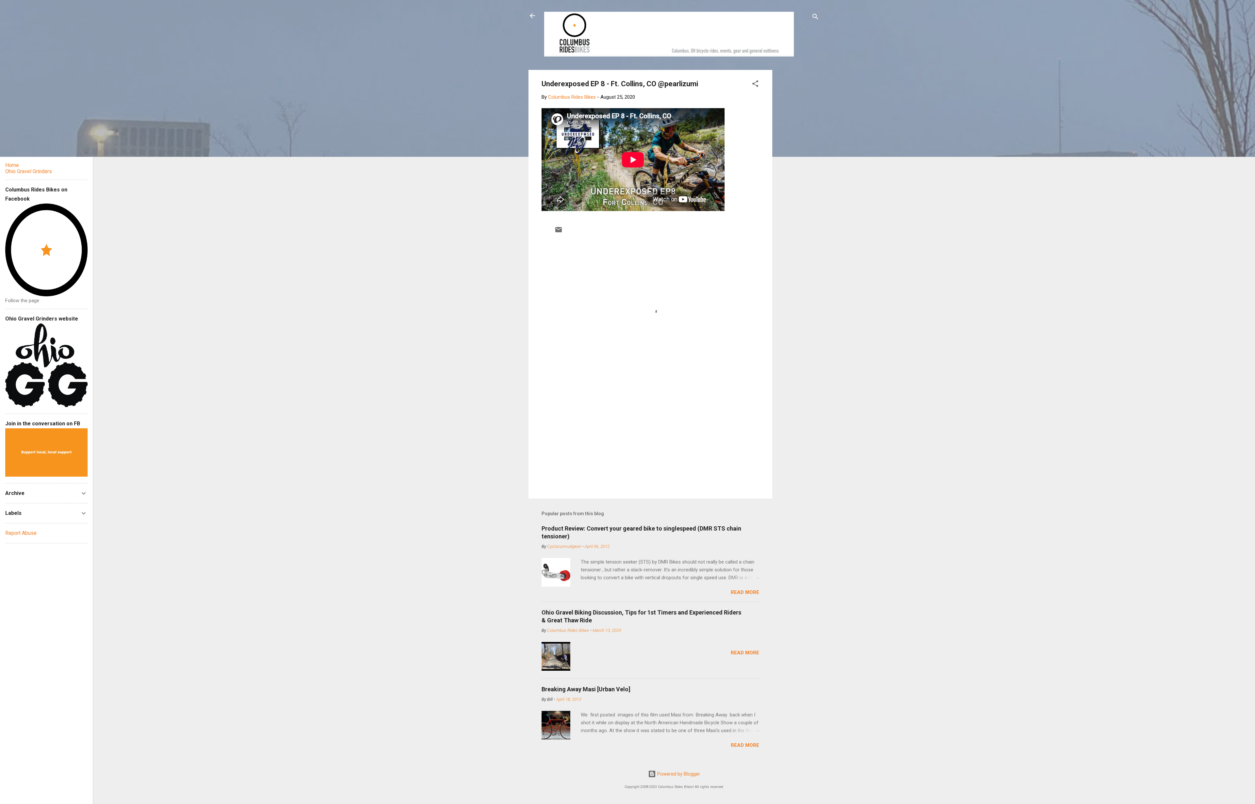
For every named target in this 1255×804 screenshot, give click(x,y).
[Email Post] (558, 232)
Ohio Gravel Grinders (28, 171)
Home (12, 165)
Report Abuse (21, 533)
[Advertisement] (797, 168)
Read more (745, 592)
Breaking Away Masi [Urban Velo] (586, 689)
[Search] (815, 18)
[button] (755, 85)
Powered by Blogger (678, 774)
